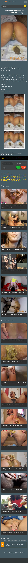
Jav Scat (3, 179)
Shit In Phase (4, 180)
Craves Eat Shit (12, 177)
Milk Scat (8, 176)
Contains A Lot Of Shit (21, 179)
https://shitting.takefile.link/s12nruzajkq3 (16, 158)
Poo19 (7, 179)
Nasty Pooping (11, 180)
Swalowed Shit (22, 175)
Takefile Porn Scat (21, 177)
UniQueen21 (18, 180)
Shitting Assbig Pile (15, 176)
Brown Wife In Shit (8, 175)
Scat (7, 173)
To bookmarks (8, 163)
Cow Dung (16, 175)
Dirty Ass (3, 176)
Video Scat (12, 179)
